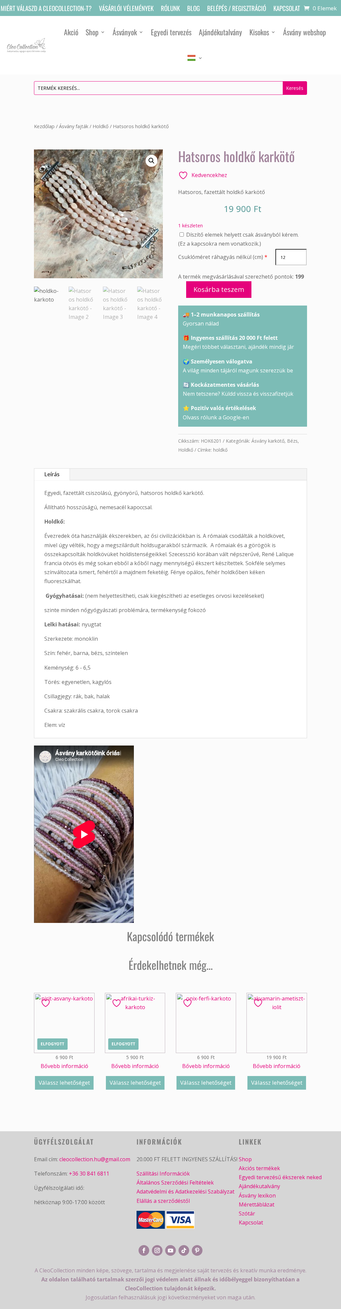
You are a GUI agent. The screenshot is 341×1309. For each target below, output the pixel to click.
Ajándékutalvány (220, 32)
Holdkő (101, 126)
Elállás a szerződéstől (163, 1200)
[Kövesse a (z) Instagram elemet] (157, 1250)
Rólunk (170, 9)
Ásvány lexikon (257, 1195)
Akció (71, 32)
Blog (193, 9)
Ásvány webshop (304, 32)
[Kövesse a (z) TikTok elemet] (183, 1250)
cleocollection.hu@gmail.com (94, 1159)
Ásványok (125, 32)
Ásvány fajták (73, 126)
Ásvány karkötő (267, 441)
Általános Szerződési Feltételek (175, 1182)
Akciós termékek (259, 1168)
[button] (152, 161)
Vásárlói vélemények (126, 9)
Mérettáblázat (256, 1204)
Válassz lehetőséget (64, 1082)
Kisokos (259, 32)
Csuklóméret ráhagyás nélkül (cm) (220, 257)
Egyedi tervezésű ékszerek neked (280, 1177)
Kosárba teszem (218, 289)
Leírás (52, 474)
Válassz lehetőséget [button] (205, 1082)
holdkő (220, 450)
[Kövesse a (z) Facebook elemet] (144, 1250)
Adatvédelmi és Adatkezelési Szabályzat (185, 1191)
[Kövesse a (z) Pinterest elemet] (197, 1250)
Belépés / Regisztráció (236, 9)
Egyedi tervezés (171, 32)
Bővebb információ (64, 1066)
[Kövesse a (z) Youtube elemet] (170, 1250)
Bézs (292, 441)
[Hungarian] (195, 58)
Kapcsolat (286, 9)
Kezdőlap (44, 126)
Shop (92, 32)
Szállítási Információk (163, 1173)
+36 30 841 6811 (89, 1173)
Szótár (247, 1213)
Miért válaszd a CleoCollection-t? (46, 9)
